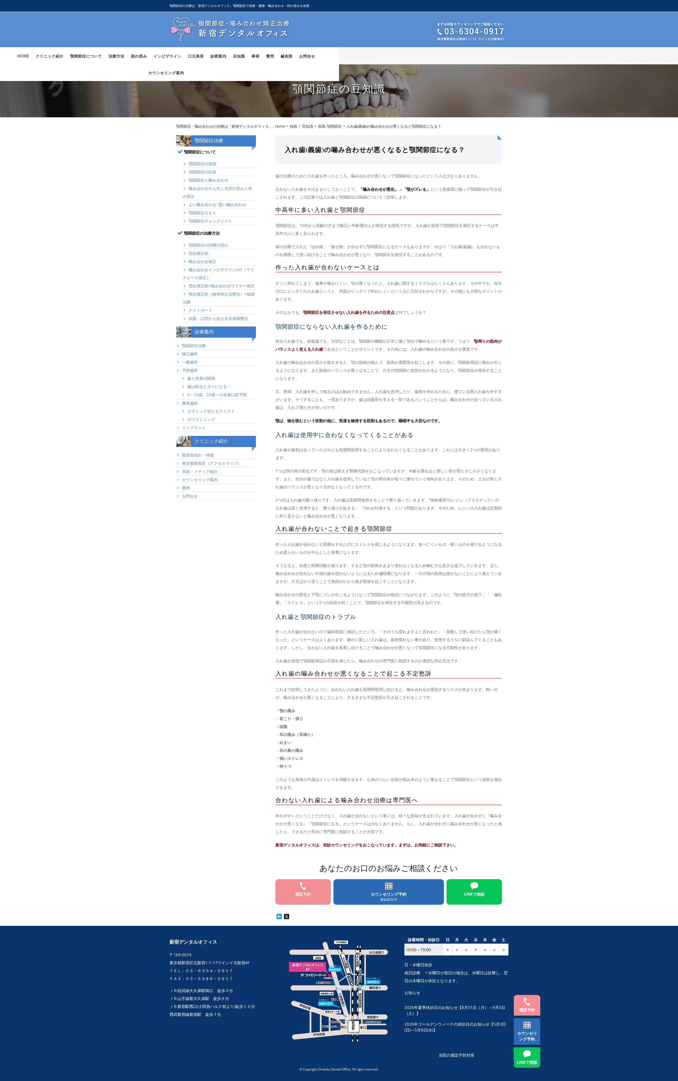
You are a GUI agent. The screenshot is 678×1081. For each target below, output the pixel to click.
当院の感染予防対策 (456, 1055)
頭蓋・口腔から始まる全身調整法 (218, 318)
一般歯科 (190, 362)
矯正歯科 (190, 353)
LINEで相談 (527, 1062)
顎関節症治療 (194, 345)
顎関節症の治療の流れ (208, 245)
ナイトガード (200, 310)
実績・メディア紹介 (200, 471)
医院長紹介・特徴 (198, 455)
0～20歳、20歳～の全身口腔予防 (217, 394)
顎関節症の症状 (202, 172)
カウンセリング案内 (200, 479)
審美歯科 (190, 403)
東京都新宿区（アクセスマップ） (212, 463)
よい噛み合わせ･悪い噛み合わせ (217, 204)
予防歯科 (190, 370)
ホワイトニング (201, 419)
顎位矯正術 (198, 253)
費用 (186, 487)
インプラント (194, 427)
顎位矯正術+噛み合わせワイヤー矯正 (222, 285)
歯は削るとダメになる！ (209, 386)
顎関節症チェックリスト (210, 221)
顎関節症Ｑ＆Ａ (202, 212)
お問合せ (190, 496)
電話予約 (527, 1009)
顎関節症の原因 (202, 163)
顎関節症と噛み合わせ (208, 180)
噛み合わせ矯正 (202, 261)
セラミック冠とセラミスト (211, 411)
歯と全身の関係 (201, 378)
